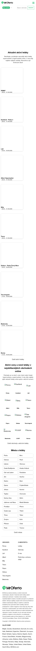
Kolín (21, 519)
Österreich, (23, 631)
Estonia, (20, 634)
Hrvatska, (19, 636)
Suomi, (30, 634)
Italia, (4, 631)
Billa (2, 207)
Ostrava (6, 460)
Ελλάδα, (30, 629)
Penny (4, 546)
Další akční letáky (18, 359)
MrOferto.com (15, 647)
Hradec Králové (24, 468)
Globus (4, 572)
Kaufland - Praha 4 (7, 120)
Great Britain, (11, 636)
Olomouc (22, 464)
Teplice (6, 494)
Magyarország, (26, 636)
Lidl (2, 149)
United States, (18, 644)
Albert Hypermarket (7, 178)
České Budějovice (9, 468)
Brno (21, 455)
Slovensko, (27, 642)
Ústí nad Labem (9, 472)
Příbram (6, 524)
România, (11, 642)
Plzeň (21, 460)
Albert (4, 557)
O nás (20, 553)
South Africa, (6, 647)
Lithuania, (5, 639)
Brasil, (4, 634)
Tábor (21, 515)
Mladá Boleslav (24, 502)
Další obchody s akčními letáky (18, 443)
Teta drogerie (5, 295)
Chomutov (23, 494)
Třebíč (21, 511)
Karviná (22, 489)
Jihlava (6, 489)
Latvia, (11, 639)
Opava (6, 485)
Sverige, (21, 642)
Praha (6, 455)
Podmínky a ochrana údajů (24, 558)
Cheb (21, 524)
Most (21, 481)
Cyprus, (14, 634)
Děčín (21, 498)
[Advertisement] (18, 30)
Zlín (5, 477)
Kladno (6, 481)
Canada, (9, 629)
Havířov (22, 477)
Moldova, (16, 639)
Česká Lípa (7, 511)
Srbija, (16, 642)
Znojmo (6, 519)
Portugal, (5, 642)
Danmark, (24, 629)
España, (25, 634)
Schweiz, (9, 634)
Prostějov (7, 506)
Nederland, (9, 631)
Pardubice (23, 472)
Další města (18, 532)
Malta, (21, 639)
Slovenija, (5, 644)
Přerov (22, 506)
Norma (3, 353)
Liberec (6, 464)
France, (4, 636)
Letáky (20, 546)
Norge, (25, 639)
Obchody (21, 550)
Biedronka (4, 324)
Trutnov (22, 528)
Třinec (6, 515)
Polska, (30, 639)
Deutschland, (16, 629)
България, (30, 631)
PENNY (3, 91)
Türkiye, (11, 644)
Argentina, (16, 631)
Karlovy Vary (8, 498)
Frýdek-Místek (24, 485)
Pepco (4, 568)
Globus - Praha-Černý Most (10, 265)
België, (4, 629)
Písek (5, 528)
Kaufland (5, 550)
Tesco (3, 236)
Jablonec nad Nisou (10, 502)
